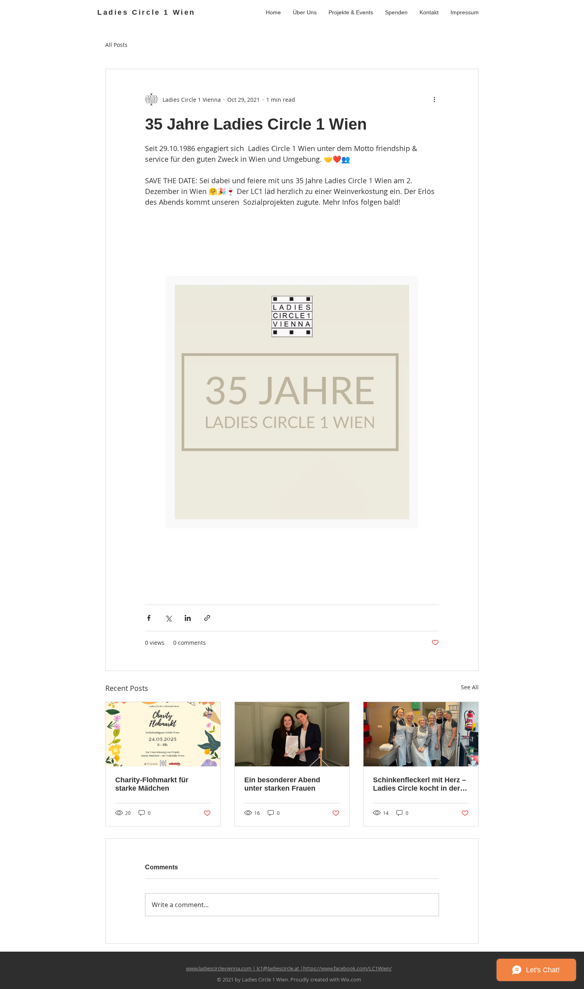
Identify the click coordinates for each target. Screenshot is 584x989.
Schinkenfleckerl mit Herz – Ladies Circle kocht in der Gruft (419, 784)
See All (470, 687)
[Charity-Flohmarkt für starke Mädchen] (163, 734)
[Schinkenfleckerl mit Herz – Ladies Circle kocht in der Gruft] (421, 734)
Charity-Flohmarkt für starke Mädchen (151, 784)
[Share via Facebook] (149, 618)
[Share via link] (207, 618)
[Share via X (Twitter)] (168, 618)
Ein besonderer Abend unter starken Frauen (282, 784)
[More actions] (434, 99)
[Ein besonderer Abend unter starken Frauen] (292, 734)
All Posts (116, 44)
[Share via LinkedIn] (187, 618)
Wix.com (351, 979)
